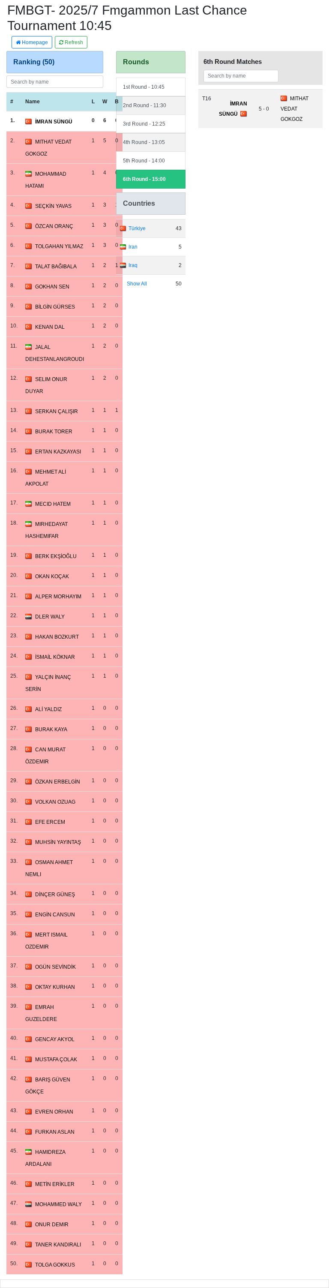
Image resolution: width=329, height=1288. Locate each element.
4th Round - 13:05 (144, 142)
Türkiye (137, 228)
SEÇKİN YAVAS (53, 206)
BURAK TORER (53, 432)
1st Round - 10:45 (143, 87)
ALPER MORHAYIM (58, 597)
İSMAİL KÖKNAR (55, 657)
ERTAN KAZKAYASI (58, 452)
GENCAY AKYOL (55, 1039)
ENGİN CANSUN (55, 915)
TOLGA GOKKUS (55, 1265)
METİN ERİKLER (55, 1184)
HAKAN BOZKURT (57, 637)
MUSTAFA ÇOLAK (56, 1060)
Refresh (73, 42)
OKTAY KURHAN (55, 987)
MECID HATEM (53, 504)
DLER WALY (50, 617)
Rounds (136, 62)
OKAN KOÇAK (52, 576)
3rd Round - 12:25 (144, 124)
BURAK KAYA (51, 730)
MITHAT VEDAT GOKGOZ (294, 109)
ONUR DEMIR (52, 1225)
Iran (133, 247)
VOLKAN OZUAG (55, 802)
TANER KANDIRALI (58, 1245)
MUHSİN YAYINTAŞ (58, 842)
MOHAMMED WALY (58, 1204)
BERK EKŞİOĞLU (56, 556)
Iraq (133, 265)
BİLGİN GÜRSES (55, 307)
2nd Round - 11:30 (144, 105)
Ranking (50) (33, 62)
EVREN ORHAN (54, 1112)
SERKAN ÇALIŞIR (56, 411)
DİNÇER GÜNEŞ (55, 895)
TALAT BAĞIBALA (56, 267)
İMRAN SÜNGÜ (53, 122)
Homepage (34, 42)
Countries (139, 203)
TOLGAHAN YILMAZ (59, 246)
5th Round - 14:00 (144, 161)
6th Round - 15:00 (144, 179)
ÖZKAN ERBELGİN (57, 782)
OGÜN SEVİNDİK (55, 967)
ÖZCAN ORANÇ (54, 226)
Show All (137, 284)
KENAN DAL (50, 327)
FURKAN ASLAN (55, 1132)
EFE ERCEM (50, 822)
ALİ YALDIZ (48, 709)
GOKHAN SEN (52, 287)
